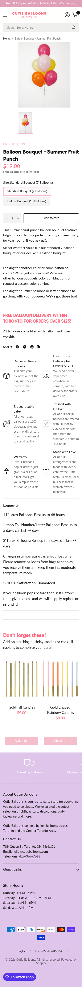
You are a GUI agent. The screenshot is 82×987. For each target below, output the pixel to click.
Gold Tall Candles (22, 707)
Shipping (8, 171)
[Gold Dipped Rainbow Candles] (60, 678)
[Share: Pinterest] (32, 347)
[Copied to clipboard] (38, 347)
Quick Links (12, 869)
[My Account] (67, 15)
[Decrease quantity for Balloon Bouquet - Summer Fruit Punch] (6, 218)
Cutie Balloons (14, 144)
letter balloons (60, 291)
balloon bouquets (25, 278)
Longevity (11, 505)
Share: (7, 347)
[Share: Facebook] (17, 347)
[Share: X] (24, 347)
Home (7, 38)
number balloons (33, 291)
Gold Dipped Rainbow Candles (60, 710)
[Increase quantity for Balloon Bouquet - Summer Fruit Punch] (18, 218)
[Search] (73, 27)
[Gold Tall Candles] (21, 678)
